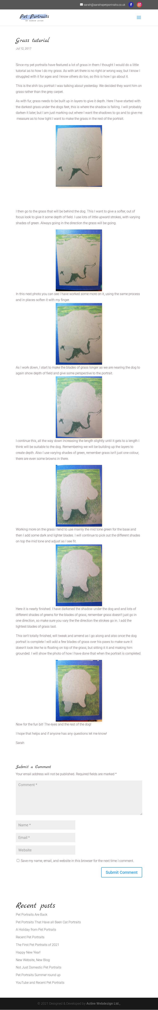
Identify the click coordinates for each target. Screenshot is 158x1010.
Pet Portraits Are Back (31, 915)
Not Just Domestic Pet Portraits (38, 967)
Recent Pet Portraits (30, 937)
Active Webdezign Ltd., (103, 1003)
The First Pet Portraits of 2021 (37, 945)
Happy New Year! (28, 952)
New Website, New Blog (33, 960)
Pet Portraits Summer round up (38, 975)
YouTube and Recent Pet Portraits (40, 983)
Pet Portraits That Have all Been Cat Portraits (48, 922)
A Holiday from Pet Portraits (36, 930)
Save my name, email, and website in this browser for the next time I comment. (77, 861)
